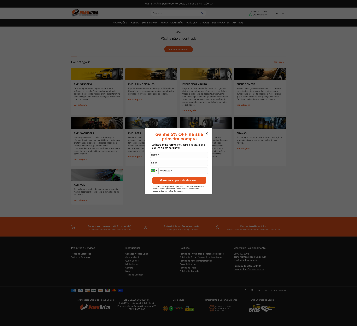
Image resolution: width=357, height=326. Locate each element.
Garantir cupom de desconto (179, 180)
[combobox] (154, 171)
